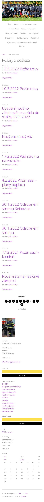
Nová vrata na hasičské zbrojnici (20, 278)
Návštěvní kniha (22, 38)
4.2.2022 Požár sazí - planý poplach (19, 182)
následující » (22, 309)
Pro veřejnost (34, 33)
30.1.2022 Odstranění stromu (20, 230)
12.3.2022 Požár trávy (20, 68)
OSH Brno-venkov (8, 389)
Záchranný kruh (7, 411)
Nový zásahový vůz (17, 136)
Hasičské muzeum (8, 395)
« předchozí (21, 297)
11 (22, 304)
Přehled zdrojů (7, 432)
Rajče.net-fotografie (9, 392)
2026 (22, 460)
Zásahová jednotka (28, 29)
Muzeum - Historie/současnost (25, 24)
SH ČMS (5, 384)
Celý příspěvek (7, 78)
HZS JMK (5, 400)
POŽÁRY (5, 398)
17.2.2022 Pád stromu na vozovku (20, 158)
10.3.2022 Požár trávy (20, 88)
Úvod (9, 24)
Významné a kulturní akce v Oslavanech (22, 42)
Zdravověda (9, 38)
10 (37, 301)
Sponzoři (22, 46)
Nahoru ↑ (24, 496)
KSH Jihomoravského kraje (11, 387)
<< (5, 456)
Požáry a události (11, 33)
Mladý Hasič (34, 38)
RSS (20, 493)
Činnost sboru (13, 29)
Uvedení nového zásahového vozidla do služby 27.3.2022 (20, 112)
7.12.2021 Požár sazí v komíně (20, 254)
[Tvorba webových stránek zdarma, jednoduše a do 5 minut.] (14, 493)
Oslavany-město (8, 403)
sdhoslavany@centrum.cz (11, 362)
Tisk (26, 493)
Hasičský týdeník (8, 406)
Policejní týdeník (8, 409)
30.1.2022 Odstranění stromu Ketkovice (20, 206)
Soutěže (23, 33)
